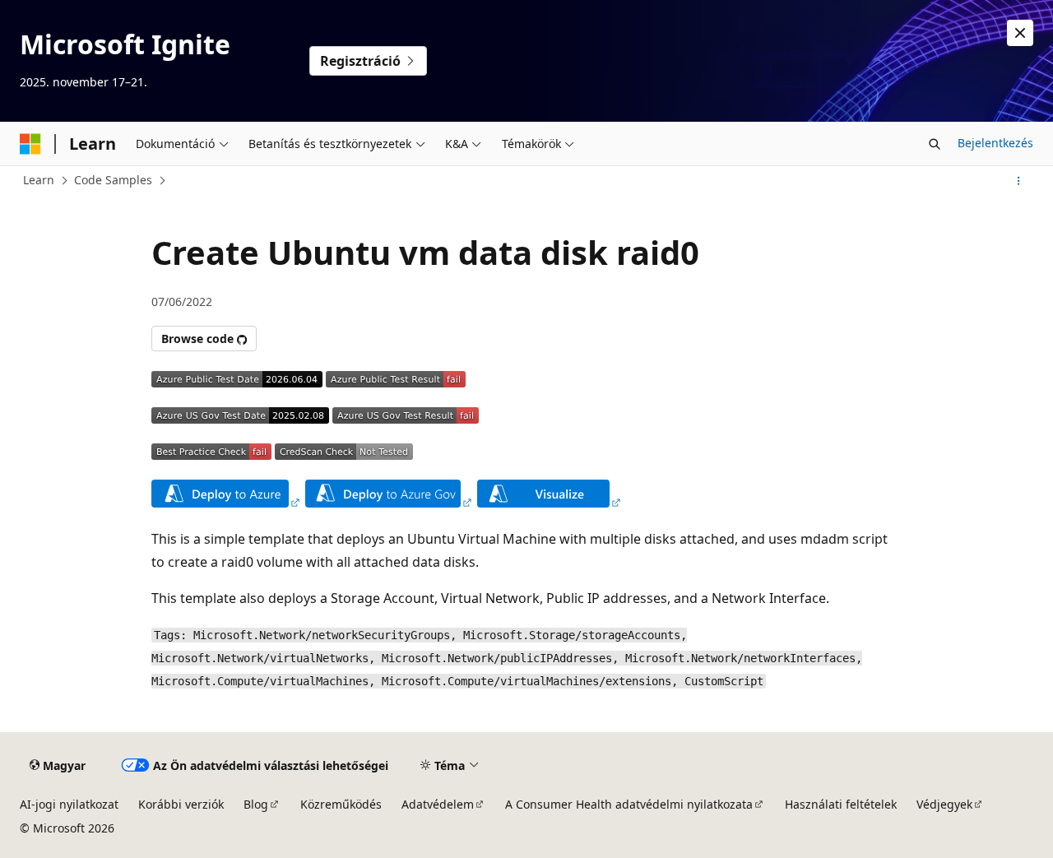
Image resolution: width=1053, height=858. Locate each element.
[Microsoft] (30, 144)
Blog (256, 804)
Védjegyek (944, 804)
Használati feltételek (841, 804)
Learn (38, 180)
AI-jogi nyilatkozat (69, 804)
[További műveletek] (1018, 181)
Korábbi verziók (181, 804)
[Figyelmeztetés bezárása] (1020, 33)
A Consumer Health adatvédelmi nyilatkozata (629, 804)
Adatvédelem (437, 804)
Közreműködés (341, 804)
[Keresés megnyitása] (934, 144)
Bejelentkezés (995, 143)
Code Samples (113, 180)
